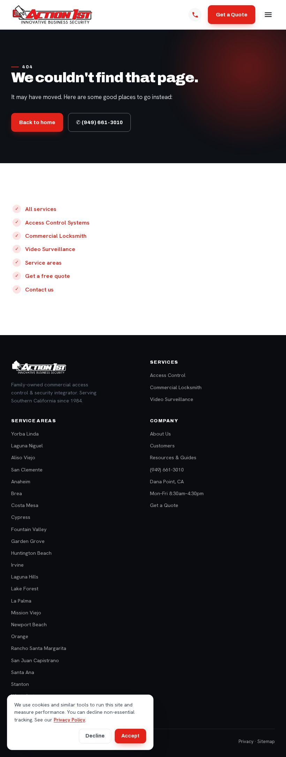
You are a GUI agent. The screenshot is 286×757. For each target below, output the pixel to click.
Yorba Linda (25, 433)
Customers (162, 445)
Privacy (246, 741)
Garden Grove (28, 541)
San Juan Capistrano (35, 660)
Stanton (20, 684)
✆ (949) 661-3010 (99, 122)
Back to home (37, 122)
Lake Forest (24, 588)
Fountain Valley (29, 529)
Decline (95, 736)
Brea (16, 493)
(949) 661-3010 (167, 469)
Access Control (168, 375)
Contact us (39, 289)
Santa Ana (22, 672)
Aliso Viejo (23, 457)
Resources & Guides (173, 457)
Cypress (20, 517)
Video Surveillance (50, 249)
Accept (130, 736)
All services (41, 209)
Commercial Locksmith (55, 236)
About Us (160, 433)
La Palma (21, 600)
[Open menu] (268, 14)
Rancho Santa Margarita (38, 648)
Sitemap (266, 741)
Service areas (43, 262)
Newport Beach (29, 624)
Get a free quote (47, 276)
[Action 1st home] (52, 14)
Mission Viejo (26, 612)
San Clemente (27, 469)
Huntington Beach (31, 553)
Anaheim (20, 481)
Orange (19, 636)
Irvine (17, 564)
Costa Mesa (24, 505)
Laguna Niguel (27, 445)
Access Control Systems (57, 222)
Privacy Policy (69, 720)
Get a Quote (231, 14)
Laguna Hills (24, 576)
